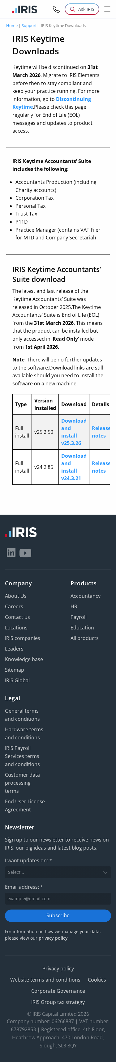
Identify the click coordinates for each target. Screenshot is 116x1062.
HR (74, 606)
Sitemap (14, 669)
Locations (16, 627)
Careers (14, 606)
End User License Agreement (25, 805)
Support (29, 25)
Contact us (17, 617)
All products (85, 638)
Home (12, 25)
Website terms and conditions (45, 979)
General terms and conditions (22, 714)
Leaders (14, 648)
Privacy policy (58, 968)
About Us (16, 595)
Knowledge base (24, 659)
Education (82, 627)
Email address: (24, 886)
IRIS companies (22, 638)
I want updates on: (28, 860)
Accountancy (86, 595)
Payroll (79, 617)
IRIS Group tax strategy (58, 1002)
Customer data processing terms (22, 782)
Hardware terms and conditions (24, 733)
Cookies (97, 979)
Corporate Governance (58, 990)
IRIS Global (17, 680)
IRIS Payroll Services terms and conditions (22, 756)
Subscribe (58, 915)
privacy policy (53, 938)
